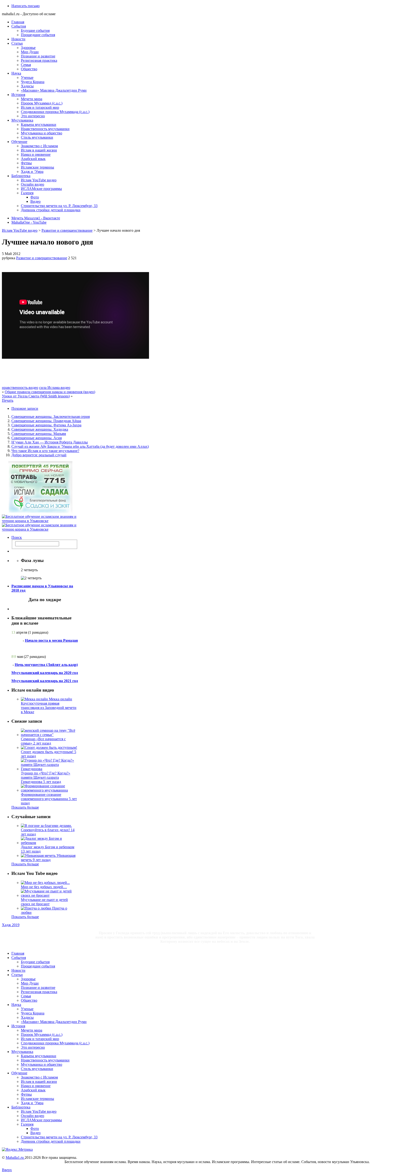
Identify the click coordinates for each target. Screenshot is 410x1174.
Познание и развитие (38, 56)
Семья (26, 65)
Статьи (17, 43)
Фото (34, 197)
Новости (18, 39)
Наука (16, 73)
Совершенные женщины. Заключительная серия (50, 417)
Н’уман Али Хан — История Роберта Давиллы (49, 442)
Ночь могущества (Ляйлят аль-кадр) (46, 665)
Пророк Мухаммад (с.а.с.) (41, 103)
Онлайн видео (32, 184)
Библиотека (20, 176)
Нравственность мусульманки (45, 129)
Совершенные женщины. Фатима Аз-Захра (46, 425)
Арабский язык (33, 159)
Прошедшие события (38, 35)
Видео (35, 201)
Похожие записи (24, 408)
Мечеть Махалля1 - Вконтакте (35, 218)
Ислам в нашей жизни (39, 150)
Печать (7, 400)
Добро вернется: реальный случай (38, 455)
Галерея (27, 193)
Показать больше (25, 807)
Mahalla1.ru (15, 1157)
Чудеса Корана (32, 82)
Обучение (19, 142)
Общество (29, 69)
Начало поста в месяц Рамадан (51, 640)
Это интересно (33, 116)
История (18, 95)
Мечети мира (31, 99)
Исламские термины (37, 167)
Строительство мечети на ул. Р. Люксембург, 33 (59, 206)
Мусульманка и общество (41, 133)
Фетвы (26, 163)
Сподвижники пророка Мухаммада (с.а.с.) (55, 112)
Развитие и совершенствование (67, 230)
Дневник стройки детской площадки (50, 210)
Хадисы (27, 86)
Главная (17, 22)
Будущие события (35, 30)
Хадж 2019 (10, 925)
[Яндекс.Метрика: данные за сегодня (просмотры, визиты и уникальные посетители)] (17, 1149)
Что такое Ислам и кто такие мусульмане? (45, 451)
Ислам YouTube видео (38, 180)
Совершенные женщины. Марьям (38, 434)
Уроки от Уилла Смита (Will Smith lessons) (36, 396)
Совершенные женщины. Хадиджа (39, 429)
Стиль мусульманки (37, 137)
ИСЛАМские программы (41, 189)
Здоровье (28, 48)
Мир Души (30, 52)
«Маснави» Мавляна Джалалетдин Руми (54, 90)
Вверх (7, 1170)
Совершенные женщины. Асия (36, 438)
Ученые (27, 77)
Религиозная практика (39, 60)
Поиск (16, 537)
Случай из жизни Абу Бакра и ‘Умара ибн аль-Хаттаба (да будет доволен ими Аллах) (80, 446)
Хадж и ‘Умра (32, 172)
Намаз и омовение (36, 154)
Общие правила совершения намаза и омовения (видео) (50, 392)
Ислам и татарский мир (40, 107)
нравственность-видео (20, 388)
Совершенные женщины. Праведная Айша (46, 421)
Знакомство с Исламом (39, 146)
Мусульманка (22, 120)
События (18, 26)
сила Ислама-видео (54, 388)
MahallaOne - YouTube (29, 222)
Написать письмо (25, 6)
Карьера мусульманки (38, 125)
